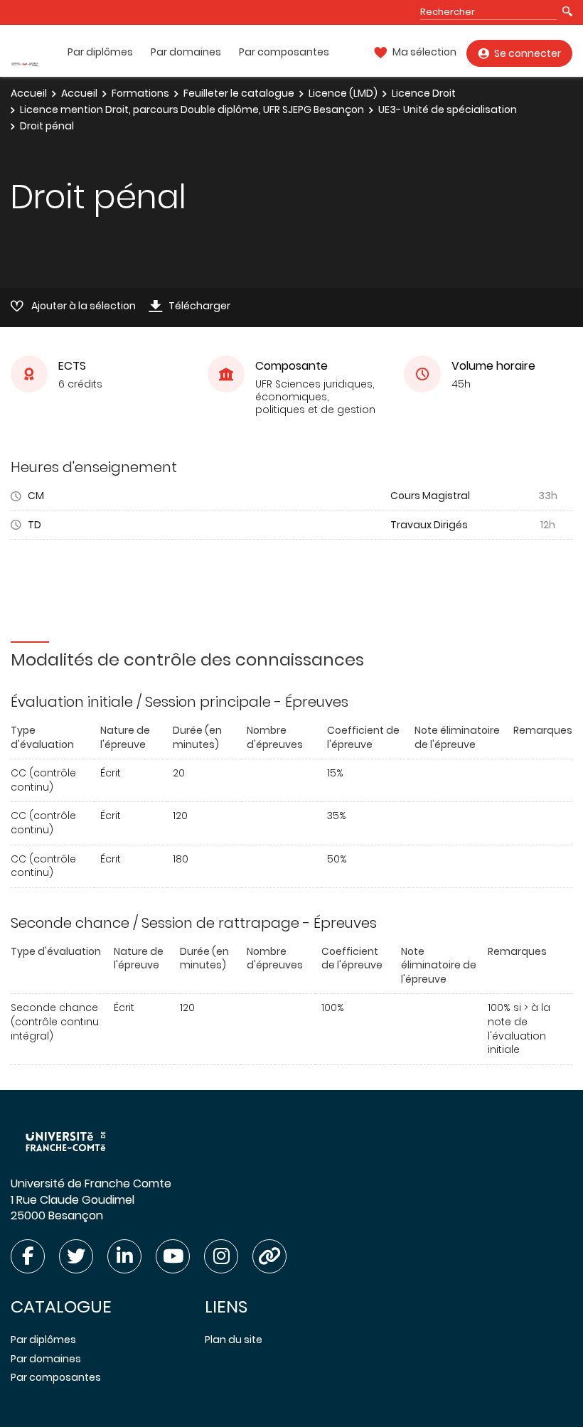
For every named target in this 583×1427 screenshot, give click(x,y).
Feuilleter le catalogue (238, 93)
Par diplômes (100, 52)
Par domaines (186, 52)
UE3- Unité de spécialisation (447, 109)
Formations (140, 93)
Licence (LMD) (343, 93)
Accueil (29, 93)
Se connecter (527, 53)
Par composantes (284, 52)
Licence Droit (424, 93)
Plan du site (233, 1339)
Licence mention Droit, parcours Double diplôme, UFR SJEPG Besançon (192, 109)
